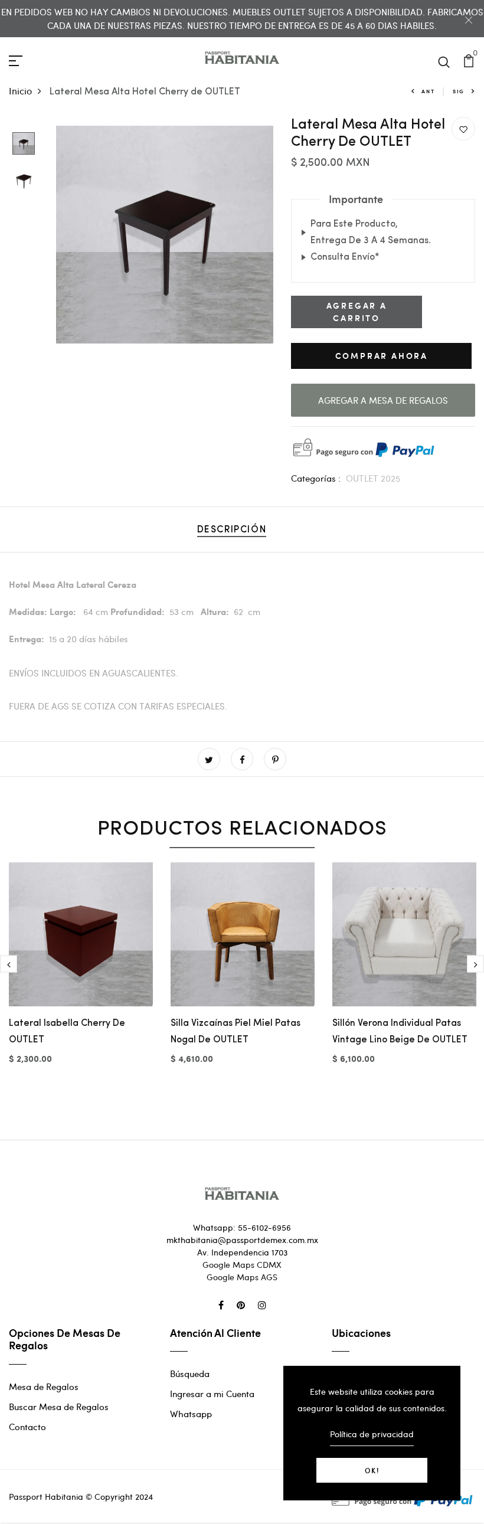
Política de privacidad (372, 1434)
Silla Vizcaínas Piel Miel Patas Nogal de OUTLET (235, 1032)
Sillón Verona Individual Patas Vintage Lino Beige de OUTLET (399, 1032)
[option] (23, 144)
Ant (427, 91)
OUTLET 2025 (373, 478)
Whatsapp (191, 1414)
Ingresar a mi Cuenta (212, 1393)
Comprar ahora (381, 355)
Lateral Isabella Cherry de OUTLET (67, 1032)
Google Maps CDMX (242, 1264)
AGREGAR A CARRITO (356, 311)
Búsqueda (190, 1373)
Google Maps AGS (242, 1277)
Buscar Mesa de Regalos (59, 1406)
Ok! (372, 1470)
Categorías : (316, 478)
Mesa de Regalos (44, 1386)
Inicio (20, 90)
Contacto (27, 1427)
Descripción (232, 530)
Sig (459, 91)
